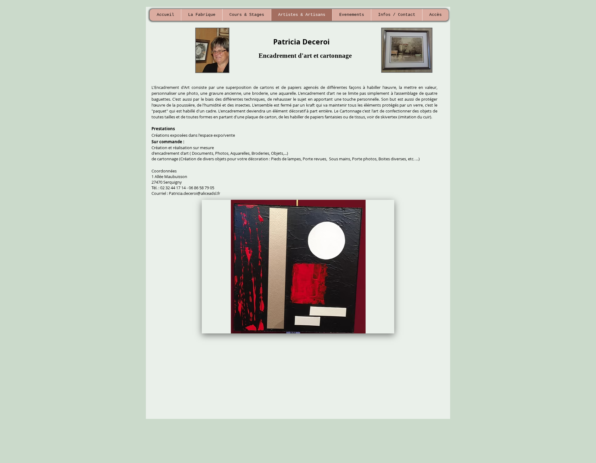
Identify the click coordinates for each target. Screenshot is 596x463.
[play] (379, 328)
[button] (298, 266)
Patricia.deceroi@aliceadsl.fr (194, 193)
